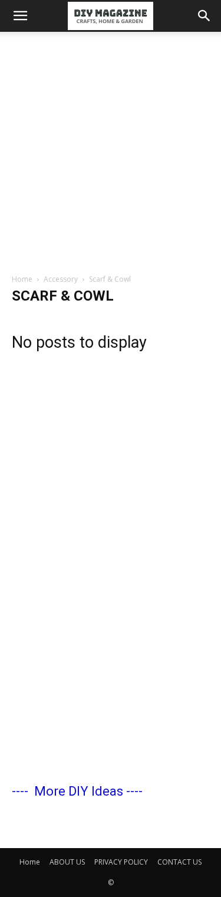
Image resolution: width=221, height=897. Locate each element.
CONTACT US (179, 862)
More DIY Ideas (78, 791)
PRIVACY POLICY (121, 862)
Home (22, 279)
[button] (20, 16)
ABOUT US (67, 862)
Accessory (61, 279)
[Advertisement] (110, 148)
